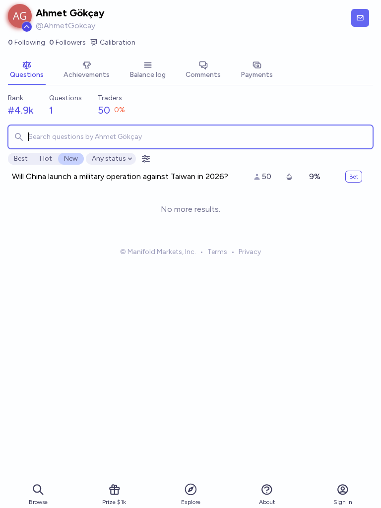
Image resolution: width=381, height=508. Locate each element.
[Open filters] (146, 159)
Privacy (250, 252)
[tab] (27, 70)
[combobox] (190, 137)
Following (26, 42)
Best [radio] (21, 158)
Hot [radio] (46, 158)
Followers (67, 42)
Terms (217, 252)
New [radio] (71, 158)
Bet (353, 176)
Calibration (117, 42)
